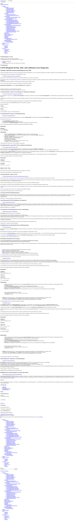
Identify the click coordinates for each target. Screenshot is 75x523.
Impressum (12, 415)
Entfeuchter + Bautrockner (6, 61)
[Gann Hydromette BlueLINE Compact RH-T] (10, 147)
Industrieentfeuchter (5, 389)
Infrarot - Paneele (7, 447)
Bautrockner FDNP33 (10, 422)
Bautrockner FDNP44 (10, 423)
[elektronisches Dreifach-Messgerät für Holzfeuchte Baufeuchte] (6, 227)
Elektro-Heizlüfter (7, 448)
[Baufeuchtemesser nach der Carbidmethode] (9, 211)
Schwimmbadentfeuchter (6, 388)
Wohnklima (6, 512)
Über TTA (4, 461)
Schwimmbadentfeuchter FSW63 (12, 433)
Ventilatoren (6, 450)
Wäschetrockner (7, 429)
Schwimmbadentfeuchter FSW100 (12, 434)
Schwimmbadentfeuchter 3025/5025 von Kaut (14, 490)
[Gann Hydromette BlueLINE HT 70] (8, 202)
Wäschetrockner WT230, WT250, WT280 (13, 430)
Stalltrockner (6, 446)
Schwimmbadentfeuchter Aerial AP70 (13, 436)
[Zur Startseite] (1, 3)
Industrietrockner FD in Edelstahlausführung (14, 438)
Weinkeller (6, 460)
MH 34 (3, 251)
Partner (5, 465)
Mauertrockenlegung (10, 455)
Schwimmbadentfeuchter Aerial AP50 (13, 435)
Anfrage (3, 456)
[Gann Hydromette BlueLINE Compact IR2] (15, 176)
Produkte (3, 62)
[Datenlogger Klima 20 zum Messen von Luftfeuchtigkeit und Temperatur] (6, 258)
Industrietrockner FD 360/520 (11, 440)
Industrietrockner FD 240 (11, 439)
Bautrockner (4, 387)
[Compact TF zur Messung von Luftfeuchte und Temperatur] (12, 93)
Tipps (3, 458)
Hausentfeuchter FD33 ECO (11, 427)
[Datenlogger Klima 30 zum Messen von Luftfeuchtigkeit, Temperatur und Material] (6, 302)
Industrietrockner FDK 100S (11, 445)
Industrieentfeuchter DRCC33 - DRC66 (13, 444)
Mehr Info (41, 416)
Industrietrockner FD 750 (11, 441)
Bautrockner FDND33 (10, 421)
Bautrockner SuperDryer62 (11, 424)
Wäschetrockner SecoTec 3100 (12, 431)
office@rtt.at (3, 1)
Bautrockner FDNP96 (10, 425)
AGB (1, 415)
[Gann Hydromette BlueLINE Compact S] (8, 115)
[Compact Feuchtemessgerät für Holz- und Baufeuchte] (11, 76)
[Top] (0, 522)
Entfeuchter (4, 386)
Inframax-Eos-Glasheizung (8, 501)
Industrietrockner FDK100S (11, 443)
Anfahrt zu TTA (7, 464)
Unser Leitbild (6, 462)
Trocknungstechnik (5, 457)
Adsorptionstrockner (7, 453)
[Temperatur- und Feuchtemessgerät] (8, 360)
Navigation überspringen (4, 4)
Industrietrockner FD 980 (11, 442)
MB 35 (3, 250)
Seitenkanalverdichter (7, 451)
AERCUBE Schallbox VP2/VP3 (12, 452)
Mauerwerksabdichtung (8, 454)
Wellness (5, 459)
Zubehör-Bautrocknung (10, 479)
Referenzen (6, 463)
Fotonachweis (8, 415)
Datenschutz (4, 415)
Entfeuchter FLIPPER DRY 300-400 (12, 428)
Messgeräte (6, 449)
